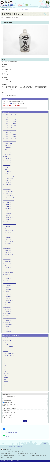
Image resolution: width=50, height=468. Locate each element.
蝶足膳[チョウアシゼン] (9, 184)
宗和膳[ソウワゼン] (8, 230)
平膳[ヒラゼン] (7, 237)
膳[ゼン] (5, 228)
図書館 (5, 348)
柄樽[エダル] (6, 173)
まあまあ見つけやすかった (10, 412)
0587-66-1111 (27, 451)
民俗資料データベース (15, 9)
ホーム (7, 9)
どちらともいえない (8, 402)
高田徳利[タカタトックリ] (9, 210)
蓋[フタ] (5, 149)
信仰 (5, 379)
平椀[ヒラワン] (7, 151)
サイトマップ (4, 446)
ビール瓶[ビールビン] (8, 176)
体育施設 (5, 351)
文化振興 (5, 344)
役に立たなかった (8, 405)
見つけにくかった (8, 417)
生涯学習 (5, 337)
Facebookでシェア (10, 428)
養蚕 (5, 367)
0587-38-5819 (8, 103)
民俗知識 (6, 381)
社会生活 (6, 377)
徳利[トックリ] (7, 302)
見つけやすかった (8, 410)
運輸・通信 (6, 373)
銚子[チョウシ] (7, 162)
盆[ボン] (5, 256)
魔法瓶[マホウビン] (8, 272)
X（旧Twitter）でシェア (11, 432)
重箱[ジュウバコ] (7, 143)
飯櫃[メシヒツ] (7, 160)
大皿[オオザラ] (7, 147)
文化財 (5, 342)
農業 (5, 363)
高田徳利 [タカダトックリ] (9, 114)
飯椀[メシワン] (7, 154)
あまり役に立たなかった (9, 404)
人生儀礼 (6, 385)
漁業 (5, 365)
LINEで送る (8, 436)
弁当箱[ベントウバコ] (8, 191)
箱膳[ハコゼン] (7, 285)
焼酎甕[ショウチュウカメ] (9, 224)
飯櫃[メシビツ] (7, 158)
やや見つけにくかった (9, 415)
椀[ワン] (5, 156)
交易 (5, 375)
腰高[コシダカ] (7, 267)
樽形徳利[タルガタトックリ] (10, 274)
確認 (25, 421)
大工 (5, 371)
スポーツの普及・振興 (8, 353)
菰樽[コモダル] (7, 320)
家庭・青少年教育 (7, 340)
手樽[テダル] (6, 167)
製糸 (5, 369)
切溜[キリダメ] (7, 145)
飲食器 (26, 9)
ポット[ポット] (7, 171)
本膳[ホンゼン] (7, 252)
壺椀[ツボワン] (7, 248)
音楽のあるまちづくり (8, 346)
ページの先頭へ (44, 443)
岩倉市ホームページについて (15, 446)
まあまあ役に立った (8, 400)
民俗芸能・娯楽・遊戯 (9, 383)
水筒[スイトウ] (7, 202)
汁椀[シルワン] (7, 180)
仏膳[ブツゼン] (7, 232)
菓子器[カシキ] (7, 189)
